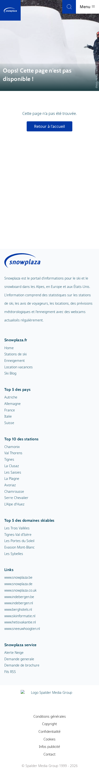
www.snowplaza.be (18, 577)
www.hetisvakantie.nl (20, 622)
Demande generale (19, 659)
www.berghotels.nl (18, 609)
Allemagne (12, 403)
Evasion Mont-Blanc (19, 547)
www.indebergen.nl (18, 603)
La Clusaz (11, 466)
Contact (49, 754)
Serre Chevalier (16, 497)
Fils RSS (10, 671)
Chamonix (12, 446)
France (9, 410)
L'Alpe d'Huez (14, 504)
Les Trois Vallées (17, 528)
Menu (85, 6)
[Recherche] (69, 7)
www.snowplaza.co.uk (20, 590)
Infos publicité (49, 746)
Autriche (10, 397)
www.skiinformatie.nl (19, 616)
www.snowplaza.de (18, 584)
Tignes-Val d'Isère (17, 534)
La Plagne (11, 478)
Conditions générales (49, 716)
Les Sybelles (13, 553)
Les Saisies (12, 472)
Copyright (49, 724)
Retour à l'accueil (49, 126)
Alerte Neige (14, 652)
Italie (8, 416)
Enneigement (14, 360)
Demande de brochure (21, 665)
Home (9, 348)
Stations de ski (15, 354)
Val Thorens (13, 453)
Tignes (9, 459)
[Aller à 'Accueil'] (10, 10)
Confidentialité (49, 731)
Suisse (9, 422)
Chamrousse (14, 491)
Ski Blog (10, 373)
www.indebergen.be (19, 596)
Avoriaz (10, 485)
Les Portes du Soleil (19, 540)
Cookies (49, 739)
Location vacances (18, 367)
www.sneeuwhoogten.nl (22, 628)
